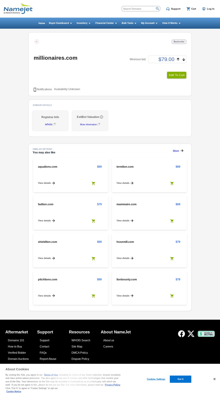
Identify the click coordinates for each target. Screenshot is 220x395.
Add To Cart (177, 75)
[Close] (214, 379)
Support (44, 340)
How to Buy (15, 346)
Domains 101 (16, 340)
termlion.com (125, 166)
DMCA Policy (80, 352)
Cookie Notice (13, 391)
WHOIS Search (81, 340)
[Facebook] (181, 333)
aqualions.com (47, 166)
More (176, 150)
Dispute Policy (80, 358)
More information (88, 124)
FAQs (43, 352)
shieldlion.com (47, 241)
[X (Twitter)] (191, 333)
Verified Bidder (17, 352)
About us (108, 340)
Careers (108, 346)
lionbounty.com (127, 279)
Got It (181, 379)
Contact (44, 346)
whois (49, 124)
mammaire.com (126, 204)
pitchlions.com (47, 279)
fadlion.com (45, 204)
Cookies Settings (156, 379)
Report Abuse (48, 358)
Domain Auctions (18, 358)
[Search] (157, 8)
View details (44, 183)
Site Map (77, 346)
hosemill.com (125, 241)
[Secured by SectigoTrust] (206, 334)
